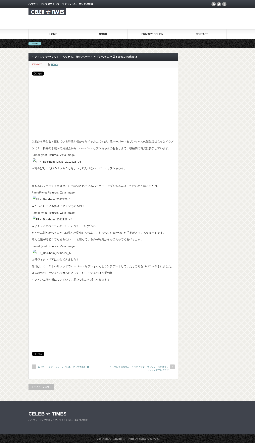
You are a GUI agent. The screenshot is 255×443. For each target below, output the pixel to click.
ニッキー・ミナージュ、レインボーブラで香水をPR (63, 367)
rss (213, 4)
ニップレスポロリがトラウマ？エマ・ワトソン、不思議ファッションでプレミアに (139, 368)
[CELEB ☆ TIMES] (47, 14)
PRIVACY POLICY (152, 34)
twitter (219, 4)
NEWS (54, 64)
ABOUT (102, 34)
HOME (53, 34)
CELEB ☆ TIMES (47, 413)
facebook (224, 4)
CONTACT (202, 34)
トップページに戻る (41, 387)
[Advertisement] (103, 105)
